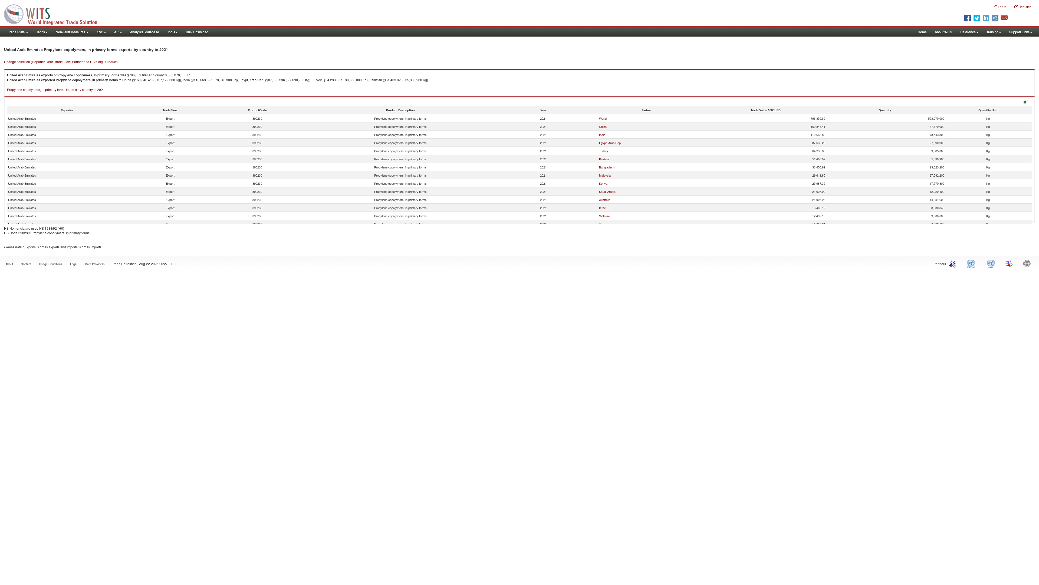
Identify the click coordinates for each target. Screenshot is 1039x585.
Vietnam (604, 216)
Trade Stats (16, 32)
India (602, 134)
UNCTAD (972, 263)
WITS (54, 13)
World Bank (1028, 263)
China (603, 126)
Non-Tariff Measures (71, 32)
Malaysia (605, 175)
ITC (953, 263)
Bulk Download (197, 32)
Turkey (603, 151)
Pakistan (604, 159)
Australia (604, 199)
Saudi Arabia (607, 191)
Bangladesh (606, 167)
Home (922, 32)
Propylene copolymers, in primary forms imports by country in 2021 (56, 89)
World (603, 118)
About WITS (943, 32)
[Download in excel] (1026, 101)
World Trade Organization (1009, 263)
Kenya (603, 183)
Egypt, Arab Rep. (610, 143)
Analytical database (144, 32)
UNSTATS (990, 263)
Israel (602, 208)
